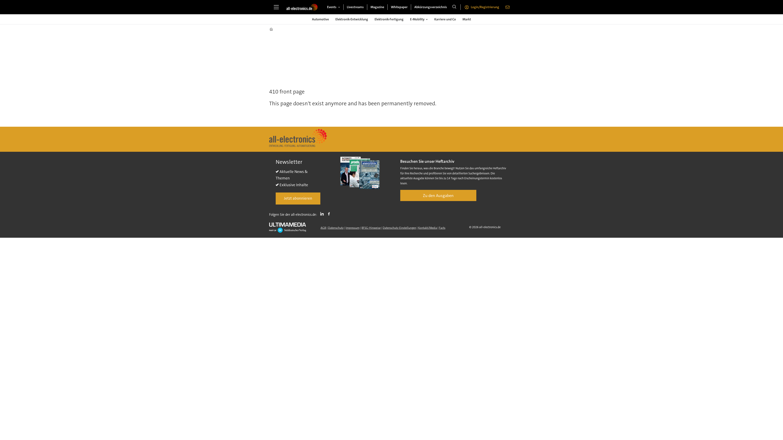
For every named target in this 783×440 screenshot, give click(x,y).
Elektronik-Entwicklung (351, 19)
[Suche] (454, 7)
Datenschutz (336, 228)
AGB (323, 228)
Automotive (320, 19)
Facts (442, 228)
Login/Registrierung (485, 7)
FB (330, 214)
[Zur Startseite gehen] (302, 7)
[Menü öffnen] (276, 7)
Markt (466, 19)
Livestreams (355, 7)
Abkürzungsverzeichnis (430, 7)
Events (331, 7)
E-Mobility (417, 19)
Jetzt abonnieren (298, 198)
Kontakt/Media (427, 228)
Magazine (377, 7)
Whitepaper (399, 7)
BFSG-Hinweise (371, 228)
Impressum (352, 228)
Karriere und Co (445, 19)
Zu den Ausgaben (438, 195)
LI (323, 214)
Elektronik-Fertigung (389, 19)
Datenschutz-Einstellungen (399, 228)
